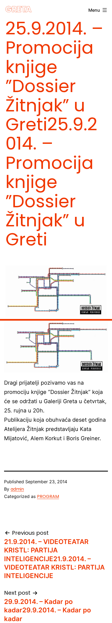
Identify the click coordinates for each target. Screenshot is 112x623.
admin (17, 489)
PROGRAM (48, 496)
